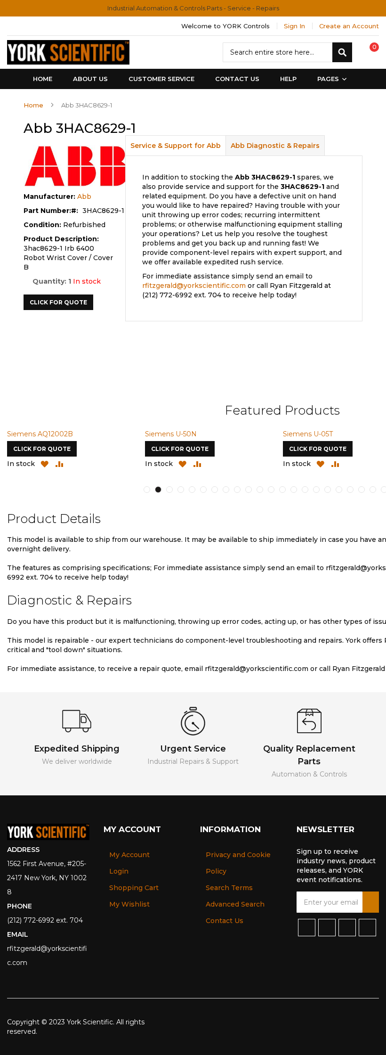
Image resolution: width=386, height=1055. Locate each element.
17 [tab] (327, 489)
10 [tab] (248, 489)
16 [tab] (316, 489)
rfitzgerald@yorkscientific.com (194, 285)
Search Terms (229, 887)
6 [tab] (203, 489)
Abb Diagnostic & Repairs (275, 145)
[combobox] (287, 52)
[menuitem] (330, 79)
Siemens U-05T (308, 434)
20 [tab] (361, 489)
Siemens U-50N (171, 434)
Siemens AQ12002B (40, 434)
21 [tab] (373, 489)
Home (33, 105)
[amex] (358, 1022)
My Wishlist (129, 904)
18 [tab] (339, 489)
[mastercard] (373, 1022)
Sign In (294, 26)
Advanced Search (235, 904)
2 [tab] (158, 489)
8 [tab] (226, 489)
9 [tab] (237, 489)
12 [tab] (271, 489)
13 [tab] (282, 489)
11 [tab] (260, 489)
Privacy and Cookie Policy (238, 863)
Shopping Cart (134, 887)
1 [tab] (147, 489)
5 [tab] (192, 489)
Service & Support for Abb (175, 145)
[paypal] (327, 1022)
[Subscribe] (370, 902)
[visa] (311, 1022)
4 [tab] (180, 489)
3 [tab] (169, 489)
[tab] (175, 145)
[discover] (342, 1022)
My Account (129, 855)
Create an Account (349, 26)
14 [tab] (293, 489)
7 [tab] (214, 489)
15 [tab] (305, 489)
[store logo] (68, 52)
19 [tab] (350, 489)
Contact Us (224, 920)
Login (119, 871)
